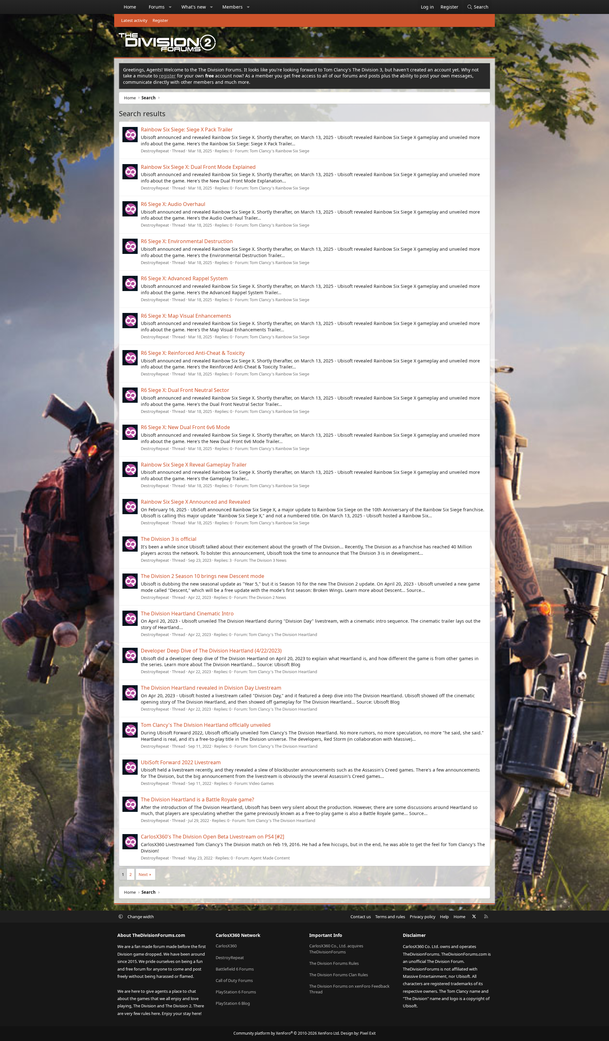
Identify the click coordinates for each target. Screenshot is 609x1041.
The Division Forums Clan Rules (338, 975)
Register (160, 20)
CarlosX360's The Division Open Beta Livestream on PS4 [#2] (212, 836)
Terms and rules (390, 916)
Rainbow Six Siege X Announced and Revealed (195, 501)
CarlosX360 (226, 946)
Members (232, 7)
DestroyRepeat (155, 151)
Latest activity (134, 20)
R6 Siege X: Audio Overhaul (173, 204)
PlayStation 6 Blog (233, 1003)
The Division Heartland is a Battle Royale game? (197, 799)
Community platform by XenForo (286, 1033)
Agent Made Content (270, 858)
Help (444, 916)
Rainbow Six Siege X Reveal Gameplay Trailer (194, 464)
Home (130, 7)
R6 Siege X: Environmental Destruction (187, 241)
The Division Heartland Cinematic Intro (187, 613)
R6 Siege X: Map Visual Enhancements (186, 315)
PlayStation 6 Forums (236, 992)
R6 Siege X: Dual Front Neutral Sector (185, 390)
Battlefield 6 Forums (235, 969)
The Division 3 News (267, 560)
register (167, 76)
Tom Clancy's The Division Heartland (283, 634)
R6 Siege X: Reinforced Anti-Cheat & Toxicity (193, 352)
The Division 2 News (267, 597)
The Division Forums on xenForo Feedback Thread (349, 989)
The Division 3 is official (168, 538)
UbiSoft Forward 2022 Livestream (181, 762)
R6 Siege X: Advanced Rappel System (184, 278)
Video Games (261, 783)
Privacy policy (422, 916)
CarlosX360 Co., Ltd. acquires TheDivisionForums (336, 948)
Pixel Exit (368, 1033)
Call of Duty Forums (234, 980)
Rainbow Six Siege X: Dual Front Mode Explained (198, 166)
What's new (193, 7)
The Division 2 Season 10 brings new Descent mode (202, 576)
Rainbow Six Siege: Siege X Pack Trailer (187, 129)
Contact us (360, 916)
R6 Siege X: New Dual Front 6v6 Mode (185, 427)
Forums (157, 7)
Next (143, 874)
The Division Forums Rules (334, 963)
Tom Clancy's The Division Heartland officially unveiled (206, 724)
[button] (170, 7)
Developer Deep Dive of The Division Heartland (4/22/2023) (211, 650)
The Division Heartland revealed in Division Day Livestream (211, 687)
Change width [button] (141, 916)
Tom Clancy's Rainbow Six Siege (279, 151)
